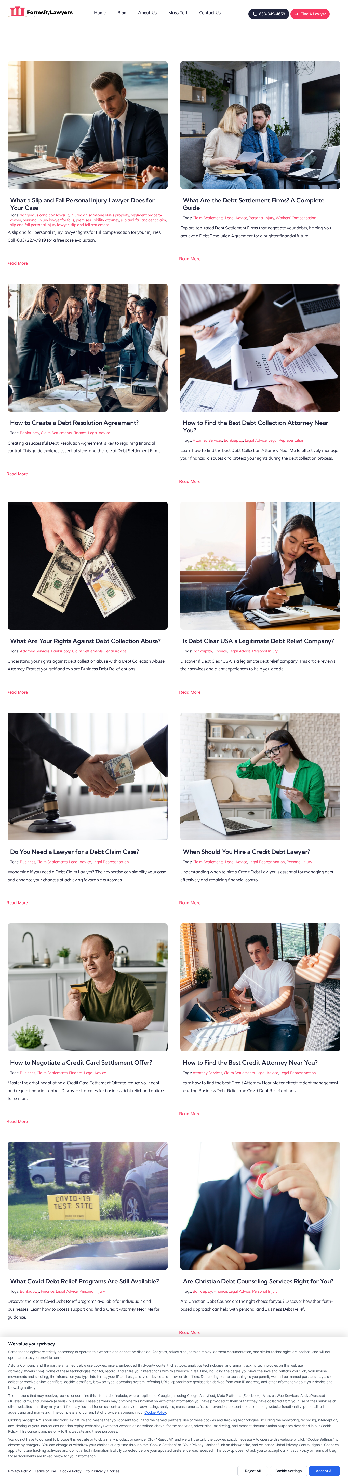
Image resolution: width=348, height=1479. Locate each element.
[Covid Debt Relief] (88, 1144)
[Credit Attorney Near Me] (260, 925)
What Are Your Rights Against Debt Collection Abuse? (85, 641)
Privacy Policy (19, 1471)
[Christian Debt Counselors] (260, 1144)
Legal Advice (236, 217)
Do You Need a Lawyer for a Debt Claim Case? (74, 851)
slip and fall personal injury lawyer (39, 224)
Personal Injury (261, 217)
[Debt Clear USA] (260, 503)
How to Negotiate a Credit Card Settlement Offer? (81, 1062)
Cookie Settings (288, 1471)
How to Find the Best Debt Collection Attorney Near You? (255, 426)
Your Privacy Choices (102, 1471)
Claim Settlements (208, 217)
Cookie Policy (155, 1412)
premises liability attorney (97, 219)
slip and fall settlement (89, 224)
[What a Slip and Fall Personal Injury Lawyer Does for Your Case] (88, 63)
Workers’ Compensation (296, 217)
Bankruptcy (29, 432)
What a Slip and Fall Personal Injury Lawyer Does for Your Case (82, 203)
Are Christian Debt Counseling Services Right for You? (258, 1281)
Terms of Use (45, 1471)
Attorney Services (207, 440)
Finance (80, 432)
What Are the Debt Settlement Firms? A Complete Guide (253, 203)
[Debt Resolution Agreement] (88, 286)
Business (27, 861)
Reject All (253, 1471)
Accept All (324, 1471)
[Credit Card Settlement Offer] (88, 925)
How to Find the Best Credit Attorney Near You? (250, 1062)
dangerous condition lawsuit (44, 215)
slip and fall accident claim (143, 219)
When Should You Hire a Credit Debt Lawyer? (246, 851)
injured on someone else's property (99, 215)
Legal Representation (286, 440)
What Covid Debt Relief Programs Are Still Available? (84, 1281)
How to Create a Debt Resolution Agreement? (74, 423)
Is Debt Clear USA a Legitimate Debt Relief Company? (258, 641)
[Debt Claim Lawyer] (88, 714)
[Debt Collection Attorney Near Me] (260, 286)
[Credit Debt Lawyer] (260, 714)
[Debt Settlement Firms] (260, 63)
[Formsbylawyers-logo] (41, 6)
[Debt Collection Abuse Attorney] (88, 503)
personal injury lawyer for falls (48, 219)
